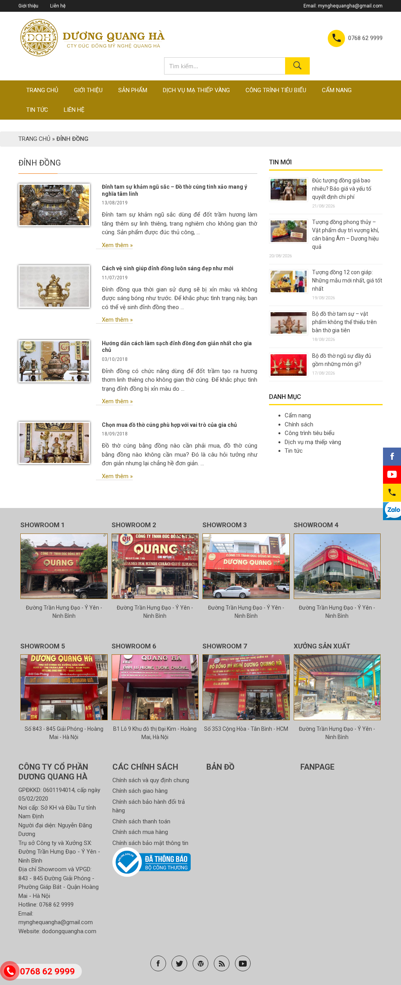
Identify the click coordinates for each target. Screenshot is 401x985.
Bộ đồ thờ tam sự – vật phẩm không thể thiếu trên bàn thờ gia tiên (344, 322)
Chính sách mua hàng (140, 832)
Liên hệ (57, 6)
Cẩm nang (337, 90)
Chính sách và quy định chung (150, 780)
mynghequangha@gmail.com (350, 6)
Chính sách (299, 424)
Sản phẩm (132, 90)
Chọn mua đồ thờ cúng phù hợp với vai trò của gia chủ (169, 425)
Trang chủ (42, 90)
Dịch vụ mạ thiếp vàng (196, 90)
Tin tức (37, 109)
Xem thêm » (117, 245)
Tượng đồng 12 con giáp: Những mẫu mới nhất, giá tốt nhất (347, 280)
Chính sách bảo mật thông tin (150, 843)
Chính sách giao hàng (140, 790)
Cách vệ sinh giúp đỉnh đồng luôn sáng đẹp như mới (167, 268)
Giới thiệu (28, 6)
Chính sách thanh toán (141, 821)
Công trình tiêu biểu (276, 90)
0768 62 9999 (56, 904)
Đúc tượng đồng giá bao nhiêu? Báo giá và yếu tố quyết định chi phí (341, 188)
